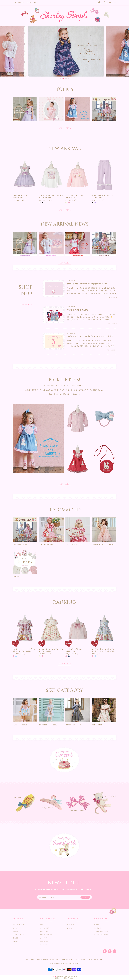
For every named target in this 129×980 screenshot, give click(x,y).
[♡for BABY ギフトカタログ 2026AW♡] (51, 109)
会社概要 (15, 938)
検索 (41, 925)
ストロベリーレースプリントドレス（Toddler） (51, 650)
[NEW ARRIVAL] (64, 51)
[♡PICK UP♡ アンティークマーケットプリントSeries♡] (104, 109)
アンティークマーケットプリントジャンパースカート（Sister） (104, 650)
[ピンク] (69, 202)
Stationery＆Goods (74, 544)
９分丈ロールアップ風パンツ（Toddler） (102, 196)
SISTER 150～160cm (73, 725)
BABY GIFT (17, 576)
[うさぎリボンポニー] (104, 418)
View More (64, 128)
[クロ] (42, 202)
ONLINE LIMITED (46, 544)
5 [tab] (66, 78)
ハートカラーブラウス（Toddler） (73, 650)
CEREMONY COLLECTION (103, 544)
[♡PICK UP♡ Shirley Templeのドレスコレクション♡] (25, 109)
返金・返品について (46, 935)
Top (14, 2)
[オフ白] (40, 202)
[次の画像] (34, 174)
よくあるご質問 (45, 928)
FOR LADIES (97, 725)
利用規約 (97, 925)
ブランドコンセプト (19, 925)
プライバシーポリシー (101, 931)
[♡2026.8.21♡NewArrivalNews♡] (51, 244)
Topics (21, 2)
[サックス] (16, 656)
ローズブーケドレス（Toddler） (20, 196)
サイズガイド (44, 938)
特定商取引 (97, 928)
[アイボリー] (66, 202)
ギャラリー (16, 928)
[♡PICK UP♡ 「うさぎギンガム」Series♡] (77, 109)
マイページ (43, 945)
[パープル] (95, 202)
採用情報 (15, 941)
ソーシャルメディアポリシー (103, 935)
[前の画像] (14, 174)
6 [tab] (68, 78)
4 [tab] (65, 78)
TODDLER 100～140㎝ (48, 725)
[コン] (69, 656)
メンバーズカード (18, 935)
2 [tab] (62, 78)
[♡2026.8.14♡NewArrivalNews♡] (77, 244)
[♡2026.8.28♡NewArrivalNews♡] (25, 244)
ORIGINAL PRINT (20, 544)
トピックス (70, 925)
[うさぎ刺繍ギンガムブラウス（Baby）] (77, 418)
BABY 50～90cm (20, 725)
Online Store (33, 2)
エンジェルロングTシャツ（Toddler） (74, 196)
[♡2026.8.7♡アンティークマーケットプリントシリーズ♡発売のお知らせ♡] (104, 244)
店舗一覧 (15, 931)
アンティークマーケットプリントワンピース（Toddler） (25, 650)
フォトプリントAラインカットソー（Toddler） (51, 196)
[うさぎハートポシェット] (104, 458)
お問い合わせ (44, 941)
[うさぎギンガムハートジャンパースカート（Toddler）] (77, 458)
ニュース (69, 928)
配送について (44, 931)
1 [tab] (60, 78)
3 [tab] (63, 78)
